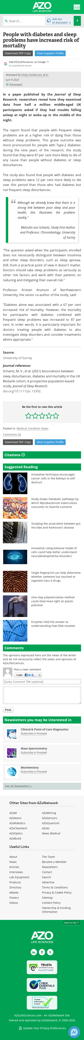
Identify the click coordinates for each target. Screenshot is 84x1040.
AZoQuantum (50, 823)
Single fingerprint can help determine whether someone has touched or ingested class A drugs (56, 576)
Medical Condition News (32, 428)
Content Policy (51, 903)
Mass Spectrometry (34, 748)
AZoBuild (15, 838)
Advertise (48, 882)
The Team (48, 857)
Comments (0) (12, 434)
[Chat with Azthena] (74, 1032)
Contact (47, 872)
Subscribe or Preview (34, 733)
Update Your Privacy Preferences (44, 1028)
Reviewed (16, 84)
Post (8, 710)
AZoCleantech (18, 828)
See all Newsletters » (18, 786)
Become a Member (54, 862)
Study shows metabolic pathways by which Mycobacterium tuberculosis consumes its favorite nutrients (55, 503)
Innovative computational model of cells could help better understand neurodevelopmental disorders (54, 552)
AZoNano (15, 818)
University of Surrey (17, 358)
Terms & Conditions (55, 887)
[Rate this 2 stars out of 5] (35, 415)
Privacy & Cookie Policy (56, 892)
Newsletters (50, 867)
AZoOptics (16, 833)
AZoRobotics (17, 823)
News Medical (51, 833)
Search (46, 877)
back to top (70, 922)
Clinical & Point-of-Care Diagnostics (44, 729)
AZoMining (49, 813)
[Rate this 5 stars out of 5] (55, 415)
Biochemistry (30, 767)
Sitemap (47, 897)
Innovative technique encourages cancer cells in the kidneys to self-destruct (53, 478)
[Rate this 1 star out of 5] (28, 415)
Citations (12, 454)
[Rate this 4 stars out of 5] (49, 415)
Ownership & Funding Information (56, 910)
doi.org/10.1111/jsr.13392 (21, 391)
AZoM (13, 813)
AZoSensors (49, 818)
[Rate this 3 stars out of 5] (42, 415)
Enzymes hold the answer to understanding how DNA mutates (53, 624)
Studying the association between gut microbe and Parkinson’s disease (55, 525)
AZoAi (45, 828)
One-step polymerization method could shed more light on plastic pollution (53, 601)
